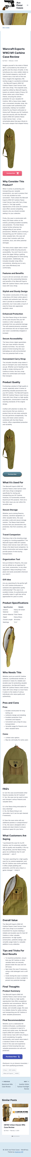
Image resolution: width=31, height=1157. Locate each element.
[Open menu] (27, 5)
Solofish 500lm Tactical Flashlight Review (23, 1085)
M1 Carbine (12, 1070)
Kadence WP (19, 1152)
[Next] (26, 1119)
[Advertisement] (15, 37)
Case (5, 1070)
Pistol (5, 60)
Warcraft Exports (8, 1073)
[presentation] (15, 1113)
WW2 (17, 1073)
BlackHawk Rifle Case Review (7, 1084)
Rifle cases (6, 27)
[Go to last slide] (4, 1119)
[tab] (12, 1136)
